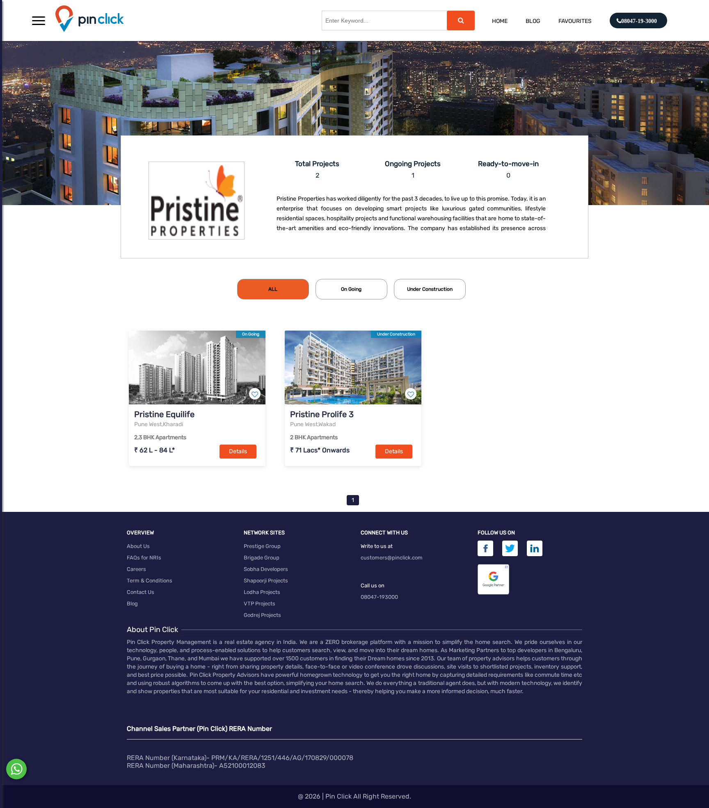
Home (500, 21)
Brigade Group (261, 558)
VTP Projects (259, 603)
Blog (533, 21)
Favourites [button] (575, 21)
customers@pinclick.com (392, 558)
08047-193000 (379, 597)
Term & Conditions (149, 580)
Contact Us (140, 592)
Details (238, 451)
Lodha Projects (262, 592)
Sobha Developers (266, 569)
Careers (136, 569)
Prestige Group (262, 546)
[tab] (273, 289)
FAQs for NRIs (144, 558)
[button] (38, 20)
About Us (138, 546)
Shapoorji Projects (266, 580)
